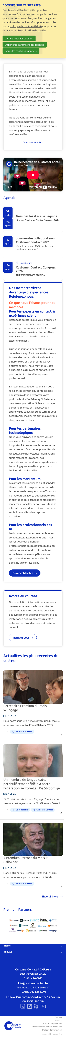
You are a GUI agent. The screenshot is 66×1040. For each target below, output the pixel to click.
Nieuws (8, 951)
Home (7, 945)
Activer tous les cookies (19, 38)
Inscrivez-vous (21, 637)
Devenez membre (33, 142)
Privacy (58, 1020)
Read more (33, 218)
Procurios (57, 1034)
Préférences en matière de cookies (47, 1026)
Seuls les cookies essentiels (21, 50)
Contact (58, 1017)
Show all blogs (50, 896)
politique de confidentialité (25, 26)
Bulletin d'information (52, 1030)
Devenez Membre (23, 573)
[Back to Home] (12, 1026)
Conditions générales (52, 1023)
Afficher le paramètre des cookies (24, 44)
